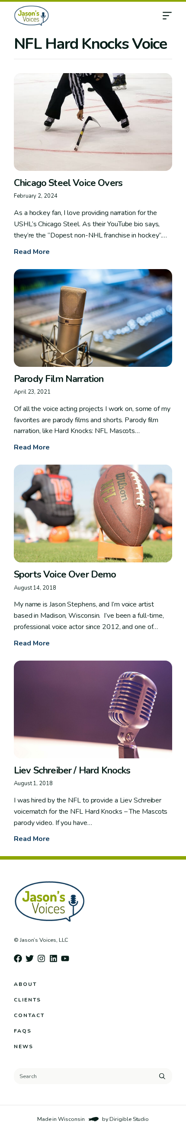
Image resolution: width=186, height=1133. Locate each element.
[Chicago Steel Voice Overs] (93, 122)
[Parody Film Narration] (93, 318)
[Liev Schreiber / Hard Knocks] (93, 709)
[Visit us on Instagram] (41, 958)
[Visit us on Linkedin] (53, 958)
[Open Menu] (174, 15)
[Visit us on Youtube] (65, 958)
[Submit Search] (162, 1076)
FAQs (23, 1030)
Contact (29, 1015)
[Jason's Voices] (64, 15)
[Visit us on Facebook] (18, 958)
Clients (27, 999)
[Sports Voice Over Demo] (93, 513)
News (23, 1046)
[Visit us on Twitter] (30, 958)
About (25, 984)
